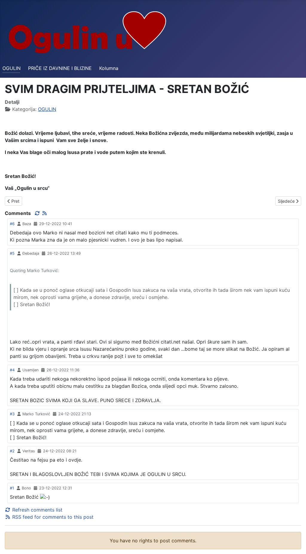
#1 (12, 488)
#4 (12, 370)
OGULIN (11, 68)
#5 (12, 253)
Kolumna (108, 68)
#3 (12, 414)
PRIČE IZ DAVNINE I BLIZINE (60, 68)
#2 (12, 451)
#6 (12, 224)
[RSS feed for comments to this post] (45, 213)
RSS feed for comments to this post (52, 517)
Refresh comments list (36, 510)
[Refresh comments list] (38, 213)
